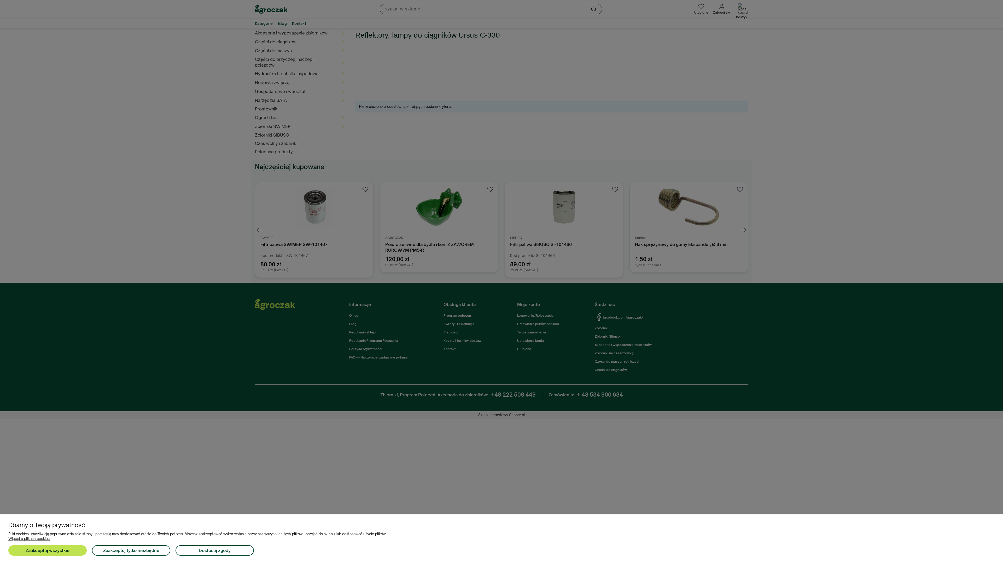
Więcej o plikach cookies (29, 539)
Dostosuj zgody (215, 550)
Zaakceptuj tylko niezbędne (131, 550)
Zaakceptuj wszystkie (47, 550)
